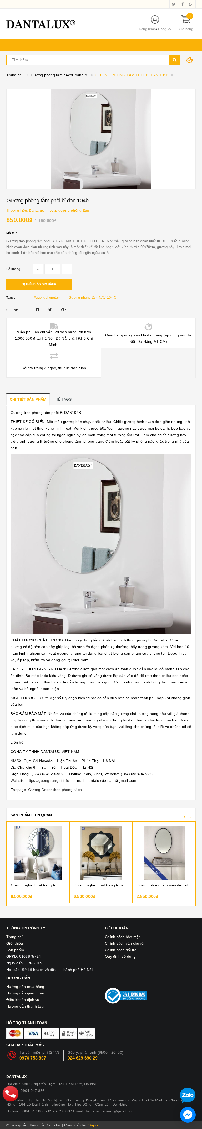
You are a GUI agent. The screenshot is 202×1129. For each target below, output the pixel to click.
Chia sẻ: (12, 310)
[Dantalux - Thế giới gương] (68, 24)
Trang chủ (15, 937)
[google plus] (191, 4)
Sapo (93, 1125)
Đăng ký (164, 29)
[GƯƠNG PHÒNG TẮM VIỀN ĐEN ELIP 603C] (164, 853)
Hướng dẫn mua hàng (25, 986)
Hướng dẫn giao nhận (25, 993)
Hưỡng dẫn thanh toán (26, 1006)
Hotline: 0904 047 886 (25, 1091)
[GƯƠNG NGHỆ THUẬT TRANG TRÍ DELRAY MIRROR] (38, 853)
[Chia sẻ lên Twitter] (51, 309)
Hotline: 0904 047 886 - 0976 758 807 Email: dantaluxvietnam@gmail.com (70, 1111)
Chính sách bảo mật (122, 937)
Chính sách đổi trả (121, 950)
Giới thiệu (14, 943)
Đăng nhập (147, 29)
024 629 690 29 (83, 1058)
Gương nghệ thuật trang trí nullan (101, 885)
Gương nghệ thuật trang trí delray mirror (38, 885)
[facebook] (182, 4)
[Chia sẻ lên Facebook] (38, 309)
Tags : (10, 297)
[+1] (63, 309)
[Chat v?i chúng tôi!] (188, 1115)
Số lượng (13, 269)
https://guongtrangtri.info (48, 780)
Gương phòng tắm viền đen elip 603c (164, 885)
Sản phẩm (15, 950)
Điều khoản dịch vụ (22, 1000)
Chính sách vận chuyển (125, 943)
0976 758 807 (32, 1058)
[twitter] (174, 4)
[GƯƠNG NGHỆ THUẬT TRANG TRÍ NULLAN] (101, 853)
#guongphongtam (47, 297)
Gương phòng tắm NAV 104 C (92, 297)
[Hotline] (10, 1093)
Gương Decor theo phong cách (55, 790)
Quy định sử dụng (120, 956)
